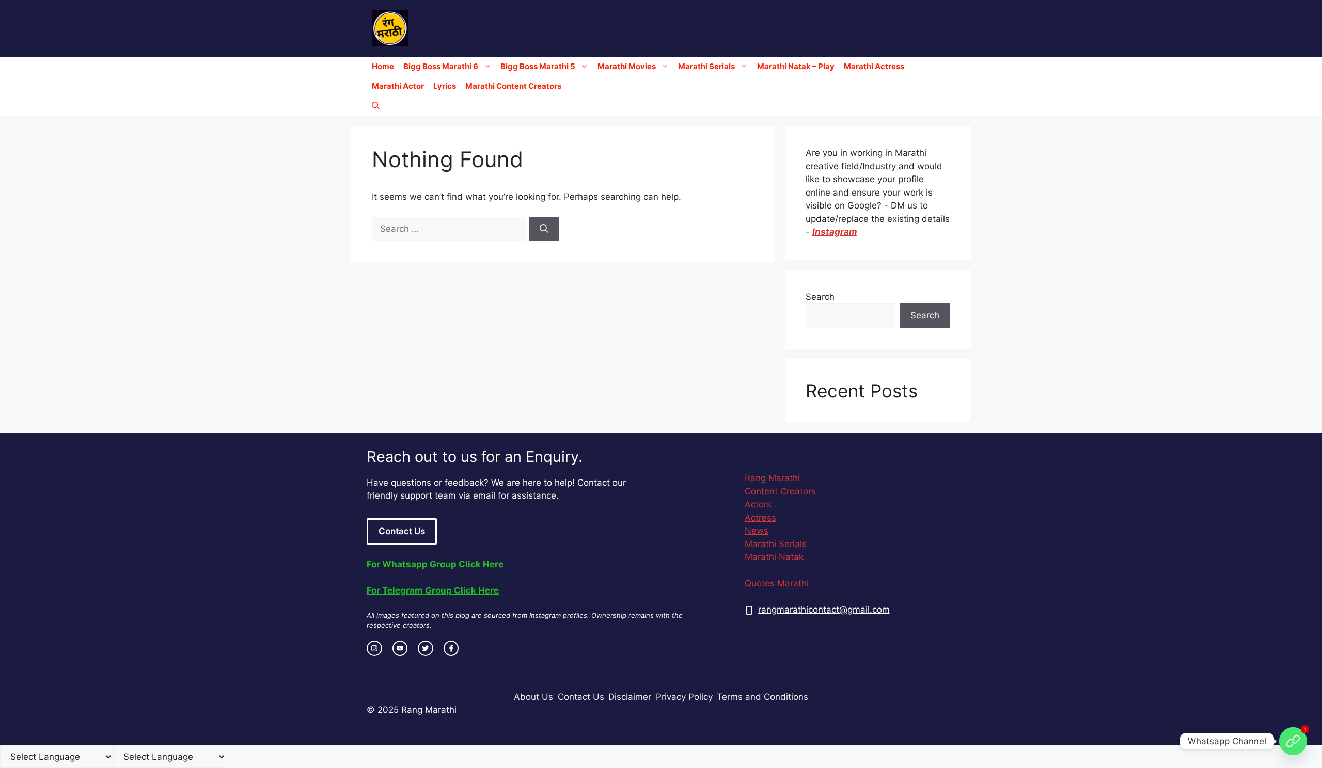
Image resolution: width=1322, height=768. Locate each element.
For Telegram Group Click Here (433, 590)
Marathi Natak (774, 557)
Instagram (834, 232)
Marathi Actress (874, 66)
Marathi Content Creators (513, 86)
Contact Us (402, 531)
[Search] (544, 229)
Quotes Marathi (777, 583)
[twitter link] (425, 648)
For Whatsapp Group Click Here (435, 564)
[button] (375, 106)
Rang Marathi (772, 478)
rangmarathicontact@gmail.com (824, 609)
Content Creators (780, 491)
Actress (760, 518)
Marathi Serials (706, 66)
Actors (758, 504)
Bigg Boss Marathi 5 (537, 66)
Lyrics (444, 86)
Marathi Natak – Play (796, 66)
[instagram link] (374, 648)
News (756, 530)
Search (820, 297)
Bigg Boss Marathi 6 (440, 66)
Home (383, 66)
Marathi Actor (398, 86)
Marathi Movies (626, 66)
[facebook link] (451, 648)
